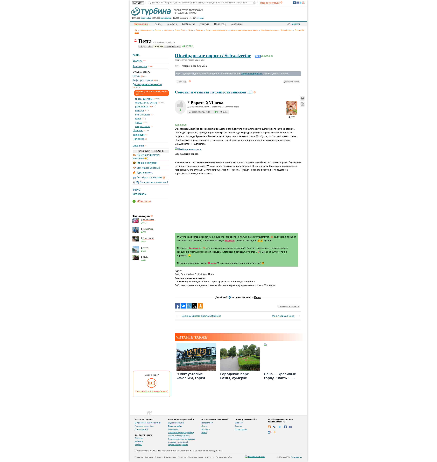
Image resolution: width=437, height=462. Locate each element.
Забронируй (237, 24)
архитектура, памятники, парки (244, 30)
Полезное (138, 138)
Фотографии (140, 66)
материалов (165, 18)
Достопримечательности (216, 30)
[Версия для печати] (302, 98)
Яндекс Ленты (274, 432)
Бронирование (241, 429)
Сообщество (188, 24)
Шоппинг (138, 130)
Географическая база (144, 426)
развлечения (141, 106)
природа (139, 110)
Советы (199, 30)
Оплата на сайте (224, 457)
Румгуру (230, 240)
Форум (136, 189)
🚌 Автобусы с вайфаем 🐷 (149, 177)
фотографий (145, 18)
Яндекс (212, 263)
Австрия (168, 30)
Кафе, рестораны (143, 80)
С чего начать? (141, 429)
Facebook (290, 427)
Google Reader (269, 432)
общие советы (142, 126)
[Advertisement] (150, 317)
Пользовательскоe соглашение (181, 439)
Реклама (149, 457)
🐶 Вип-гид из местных (146, 167)
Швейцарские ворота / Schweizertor (276, 30)
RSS (269, 427)
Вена (190, 30)
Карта (136, 54)
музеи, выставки (143, 99)
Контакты (209, 457)
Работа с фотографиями (178, 436)
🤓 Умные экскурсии (145, 162)
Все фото (172, 24)
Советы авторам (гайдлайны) (181, 432)
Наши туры (219, 24)
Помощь (158, 457)
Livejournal (274, 427)
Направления (146, 30)
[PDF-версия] (302, 104)
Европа (158, 30)
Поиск (204, 432)
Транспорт (139, 134)
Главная (136, 30)
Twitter (280, 427)
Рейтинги (139, 441)
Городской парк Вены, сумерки (234, 376)
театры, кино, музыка (146, 102)
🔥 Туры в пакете (143, 172)
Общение (139, 438)
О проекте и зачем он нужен (148, 423)
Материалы (139, 193)
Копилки (238, 426)
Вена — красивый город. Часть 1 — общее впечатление (281, 378)
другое (138, 122)
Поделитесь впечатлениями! (152, 391)
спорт (138, 118)
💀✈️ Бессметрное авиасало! (150, 182)
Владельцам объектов (175, 457)
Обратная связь (195, 457)
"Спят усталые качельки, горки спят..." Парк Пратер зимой (195, 380)
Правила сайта (175, 426)
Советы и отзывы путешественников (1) (213, 92)
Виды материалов (176, 423)
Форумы (204, 24)
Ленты (158, 24)
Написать (295, 24)
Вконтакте (285, 427)
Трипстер (194, 248)
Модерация (173, 429)
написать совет (292, 82)
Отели (136, 76)
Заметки (137, 60)
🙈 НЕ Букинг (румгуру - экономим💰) (147, 156)
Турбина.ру (296, 457)
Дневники (138, 145)
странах (200, 18)
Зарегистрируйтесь (252, 73)
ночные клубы (142, 114)
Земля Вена (180, 30)
